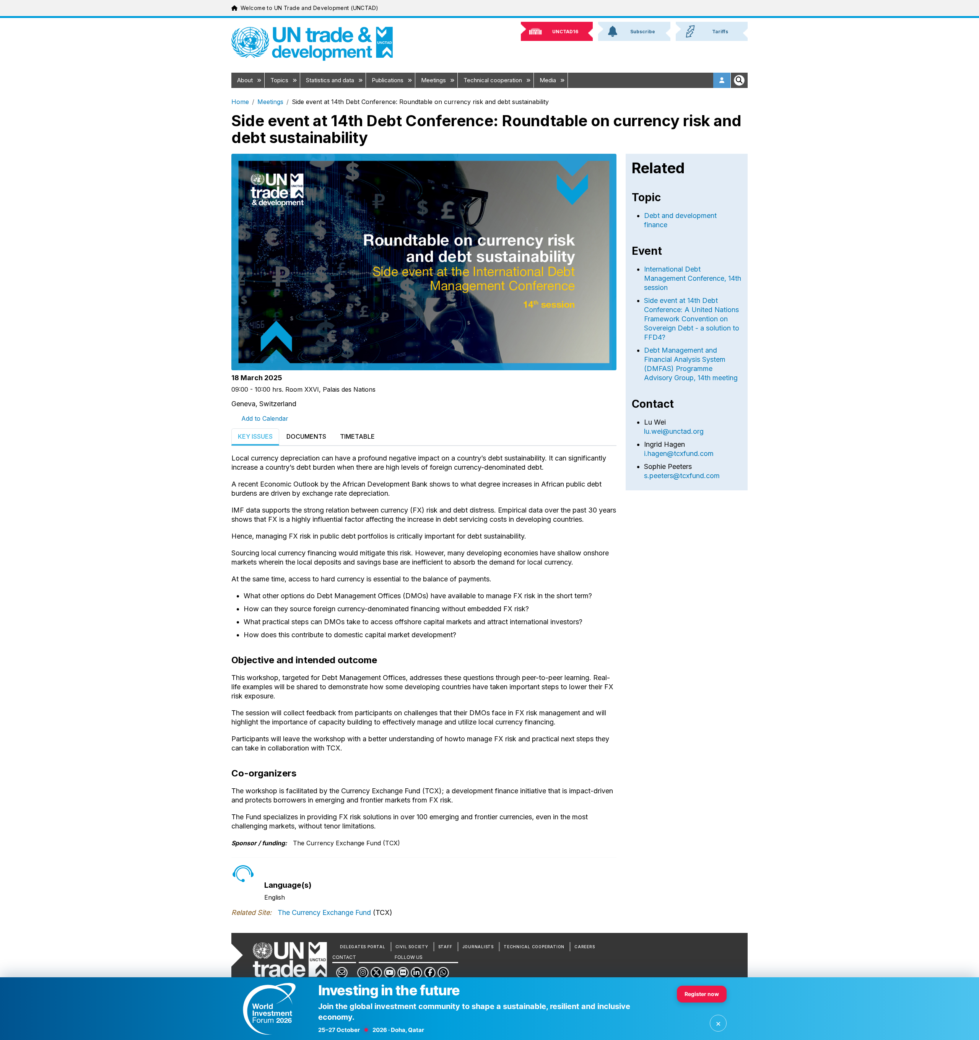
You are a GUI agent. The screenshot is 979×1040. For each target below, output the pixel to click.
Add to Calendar (264, 418)
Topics (280, 80)
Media (549, 80)
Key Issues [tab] (255, 436)
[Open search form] (739, 80)
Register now (702, 994)
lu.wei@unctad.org (674, 431)
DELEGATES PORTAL (362, 946)
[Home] (312, 44)
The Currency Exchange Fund (324, 912)
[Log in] (722, 80)
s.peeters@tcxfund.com (682, 476)
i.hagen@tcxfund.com (679, 453)
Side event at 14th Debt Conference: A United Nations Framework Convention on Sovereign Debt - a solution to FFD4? (691, 318)
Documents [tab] (306, 436)
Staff (445, 946)
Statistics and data (331, 80)
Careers (584, 946)
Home (240, 102)
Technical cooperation (493, 80)
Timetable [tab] (357, 436)
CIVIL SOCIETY (411, 946)
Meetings (434, 80)
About (245, 80)
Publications (388, 80)
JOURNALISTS (478, 946)
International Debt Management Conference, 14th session (692, 278)
